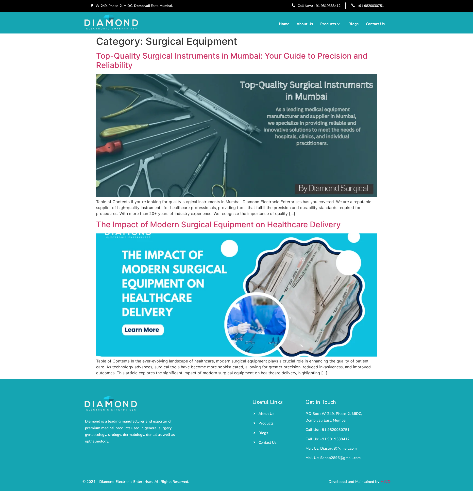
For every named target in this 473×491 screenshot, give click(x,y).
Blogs (353, 23)
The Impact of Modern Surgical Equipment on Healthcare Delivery (218, 224)
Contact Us (375, 23)
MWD (385, 481)
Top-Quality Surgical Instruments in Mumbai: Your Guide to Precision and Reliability (232, 60)
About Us (305, 23)
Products (328, 23)
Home (284, 23)
